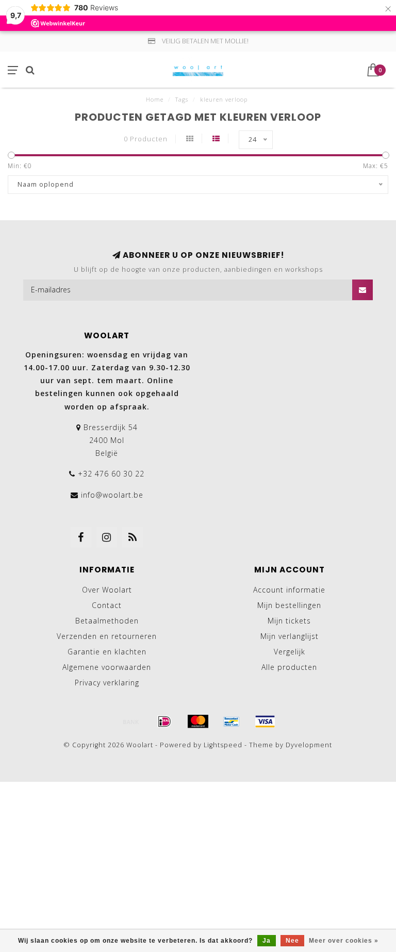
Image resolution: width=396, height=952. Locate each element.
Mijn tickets (289, 621)
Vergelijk (289, 651)
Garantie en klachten (107, 651)
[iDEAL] (164, 721)
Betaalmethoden (107, 621)
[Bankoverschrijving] (131, 721)
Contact (107, 605)
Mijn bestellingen (289, 605)
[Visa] (265, 721)
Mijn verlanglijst (289, 636)
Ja (266, 940)
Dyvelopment (309, 745)
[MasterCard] (198, 721)
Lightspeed (223, 745)
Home (154, 99)
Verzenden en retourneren (107, 636)
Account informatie (289, 590)
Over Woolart (107, 590)
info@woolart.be (112, 495)
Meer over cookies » (343, 940)
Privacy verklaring (107, 682)
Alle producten (289, 667)
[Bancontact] (231, 721)
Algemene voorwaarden (106, 667)
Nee (292, 940)
